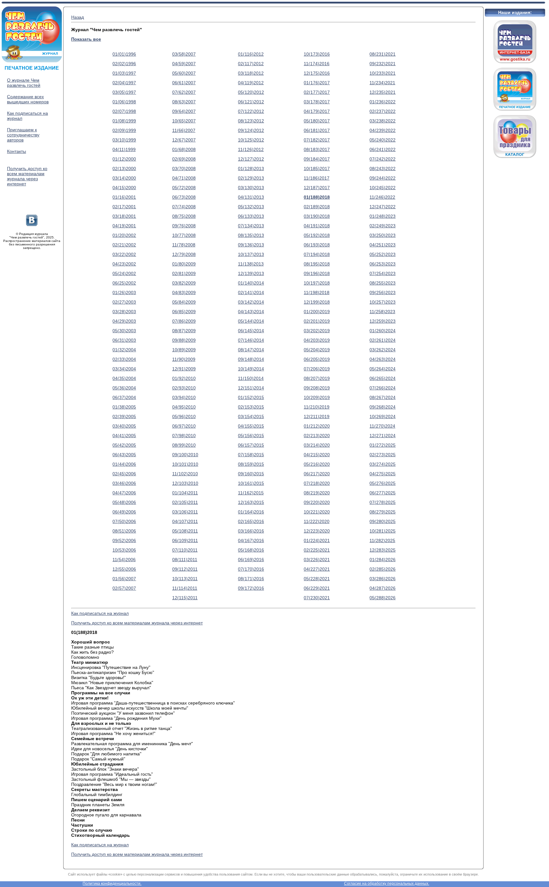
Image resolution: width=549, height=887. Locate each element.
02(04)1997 (124, 82)
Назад (77, 17)
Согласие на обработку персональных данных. (386, 883)
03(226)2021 (317, 559)
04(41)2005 (124, 435)
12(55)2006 (124, 569)
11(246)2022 (382, 197)
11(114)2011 (184, 588)
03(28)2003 (124, 311)
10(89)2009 (184, 349)
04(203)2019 (317, 340)
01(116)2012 (251, 54)
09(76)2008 (184, 225)
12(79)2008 (184, 254)
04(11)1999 (124, 149)
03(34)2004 (124, 368)
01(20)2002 (124, 235)
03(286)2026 (382, 578)
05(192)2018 (317, 235)
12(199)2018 (317, 302)
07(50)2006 (124, 521)
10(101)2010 (185, 464)
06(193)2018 (317, 244)
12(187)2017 (317, 187)
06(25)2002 (124, 282)
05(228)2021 (317, 578)
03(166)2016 (251, 530)
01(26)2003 (124, 292)
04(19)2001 (124, 225)
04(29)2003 (124, 321)
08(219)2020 (317, 492)
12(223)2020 (317, 530)
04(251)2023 (382, 244)
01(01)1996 (124, 54)
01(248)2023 (382, 216)
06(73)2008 (184, 197)
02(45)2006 (124, 473)
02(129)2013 (251, 178)
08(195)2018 (317, 263)
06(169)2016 (251, 559)
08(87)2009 (184, 330)
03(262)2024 (382, 349)
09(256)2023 (382, 292)
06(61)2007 (184, 82)
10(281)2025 (382, 530)
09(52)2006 (124, 540)
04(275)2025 (382, 473)
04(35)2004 (124, 378)
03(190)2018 (317, 216)
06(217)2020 (317, 473)
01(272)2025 (382, 445)
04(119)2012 (251, 82)
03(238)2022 (382, 120)
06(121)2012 (251, 101)
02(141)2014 (251, 292)
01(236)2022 (382, 101)
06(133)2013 (251, 216)
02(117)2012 (251, 63)
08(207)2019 (317, 378)
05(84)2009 (184, 302)
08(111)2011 (184, 559)
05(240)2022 (382, 139)
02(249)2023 (382, 225)
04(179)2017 (317, 111)
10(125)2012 (251, 139)
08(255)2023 (382, 282)
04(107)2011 (185, 521)
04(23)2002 (124, 263)
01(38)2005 (124, 406)
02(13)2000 (124, 168)
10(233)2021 (382, 73)
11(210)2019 (316, 406)
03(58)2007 (184, 54)
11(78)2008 (183, 244)
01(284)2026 (382, 559)
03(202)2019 (317, 330)
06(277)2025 (382, 492)
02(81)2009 (184, 273)
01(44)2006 (124, 464)
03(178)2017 (317, 101)
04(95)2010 (184, 406)
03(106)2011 (185, 511)
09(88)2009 (184, 340)
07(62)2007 (184, 92)
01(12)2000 (124, 159)
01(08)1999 (124, 120)
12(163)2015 (251, 502)
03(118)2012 (251, 73)
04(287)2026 (382, 588)
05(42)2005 (124, 445)
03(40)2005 (124, 426)
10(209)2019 (317, 397)
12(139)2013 (251, 273)
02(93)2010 (184, 387)
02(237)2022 (382, 111)
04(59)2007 (184, 63)
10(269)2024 (382, 416)
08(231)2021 (382, 54)
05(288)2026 (382, 597)
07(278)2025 (382, 502)
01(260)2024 (382, 330)
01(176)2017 (317, 82)
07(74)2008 (184, 206)
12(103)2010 (185, 483)
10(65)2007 (184, 120)
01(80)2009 (184, 263)
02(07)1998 (124, 111)
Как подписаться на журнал (100, 613)
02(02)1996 (124, 63)
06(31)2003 (124, 340)
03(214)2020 (317, 445)
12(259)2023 (382, 321)
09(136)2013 (251, 244)
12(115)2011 (185, 597)
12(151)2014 (251, 387)
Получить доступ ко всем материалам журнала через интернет (27, 176)
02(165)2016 (251, 521)
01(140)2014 (251, 282)
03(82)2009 (184, 282)
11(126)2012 (251, 149)
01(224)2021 (317, 540)
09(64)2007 (184, 111)
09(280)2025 (382, 521)
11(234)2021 (382, 82)
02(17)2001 (124, 206)
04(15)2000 (124, 187)
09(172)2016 (251, 588)
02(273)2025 (382, 454)
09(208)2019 (317, 387)
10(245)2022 (382, 187)
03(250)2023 (382, 235)
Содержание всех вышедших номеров (28, 99)
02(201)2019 (317, 321)
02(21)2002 (124, 244)
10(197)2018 (317, 282)
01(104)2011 (185, 492)
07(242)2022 (382, 159)
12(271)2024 (382, 435)
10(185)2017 (317, 168)
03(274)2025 (382, 464)
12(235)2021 (382, 92)
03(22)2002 (124, 254)
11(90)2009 (183, 359)
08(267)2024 (382, 397)
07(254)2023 (382, 273)
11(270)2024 (382, 426)
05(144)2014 (251, 321)
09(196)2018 (317, 273)
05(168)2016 (251, 550)
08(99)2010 (184, 445)
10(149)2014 (251, 368)
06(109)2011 (185, 540)
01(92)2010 (184, 378)
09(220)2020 (317, 502)
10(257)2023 (382, 302)
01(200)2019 (317, 311)
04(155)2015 (251, 426)
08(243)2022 (382, 168)
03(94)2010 (184, 397)
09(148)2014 (251, 359)
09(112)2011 (185, 569)
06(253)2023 (382, 263)
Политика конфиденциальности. (112, 883)
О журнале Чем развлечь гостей (23, 83)
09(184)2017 (317, 159)
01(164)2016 (251, 511)
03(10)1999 (124, 139)
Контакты (16, 151)
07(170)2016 (251, 569)
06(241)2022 (382, 149)
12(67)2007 (184, 139)
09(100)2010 (185, 454)
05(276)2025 (382, 483)
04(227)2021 (317, 569)
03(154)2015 (251, 416)
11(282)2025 (382, 540)
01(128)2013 (251, 168)
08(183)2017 (317, 149)
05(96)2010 (184, 416)
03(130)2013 (251, 187)
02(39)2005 (124, 416)
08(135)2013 (251, 235)
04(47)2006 (124, 492)
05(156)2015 (251, 435)
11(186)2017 (316, 178)
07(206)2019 (317, 368)
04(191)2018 (317, 225)
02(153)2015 (251, 406)
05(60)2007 (184, 73)
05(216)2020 (317, 464)
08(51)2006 (124, 530)
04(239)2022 (382, 130)
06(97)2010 (184, 426)
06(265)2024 (382, 378)
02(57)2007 (124, 588)
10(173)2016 (317, 54)
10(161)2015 (251, 483)
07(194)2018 (317, 254)
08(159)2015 (251, 464)
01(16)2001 (124, 197)
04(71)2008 (184, 178)
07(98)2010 (184, 435)
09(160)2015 (251, 473)
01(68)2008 (184, 149)
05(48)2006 (124, 502)
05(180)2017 (317, 120)
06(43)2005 (124, 454)
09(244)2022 (382, 178)
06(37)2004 (124, 397)
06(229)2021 (317, 588)
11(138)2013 (251, 263)
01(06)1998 (124, 101)
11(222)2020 (316, 521)
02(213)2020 (317, 435)
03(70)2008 (184, 168)
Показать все (86, 39)
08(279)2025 (382, 511)
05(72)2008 (184, 187)
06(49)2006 (124, 511)
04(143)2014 (251, 311)
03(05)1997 (124, 92)
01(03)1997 (124, 73)
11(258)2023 (382, 311)
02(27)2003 (124, 302)
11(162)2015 (251, 492)
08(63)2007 (184, 101)
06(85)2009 (184, 311)
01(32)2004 (124, 349)
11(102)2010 (185, 473)
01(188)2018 (317, 197)
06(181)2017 (317, 130)
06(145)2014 (251, 330)
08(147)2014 (251, 349)
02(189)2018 (317, 206)
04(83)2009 (184, 292)
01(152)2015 (251, 397)
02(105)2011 (185, 502)
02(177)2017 (317, 92)
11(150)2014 (251, 378)
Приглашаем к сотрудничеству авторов (23, 134)
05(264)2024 (382, 368)
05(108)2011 (185, 530)
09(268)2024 (382, 406)
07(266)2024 (382, 387)
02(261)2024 (382, 340)
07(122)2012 (251, 111)
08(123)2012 (251, 120)
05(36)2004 (124, 387)
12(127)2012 (251, 159)
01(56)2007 (124, 578)
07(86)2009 (184, 321)
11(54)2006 (124, 559)
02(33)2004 (124, 359)
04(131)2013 (251, 197)
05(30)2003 (124, 330)
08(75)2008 (184, 216)
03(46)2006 (124, 483)
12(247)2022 (382, 206)
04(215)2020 (317, 454)
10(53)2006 (124, 550)
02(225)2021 (317, 550)
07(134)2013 (251, 225)
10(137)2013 (251, 254)
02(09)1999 (124, 130)
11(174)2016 (316, 63)
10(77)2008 (184, 235)
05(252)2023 (382, 254)
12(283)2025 (382, 550)
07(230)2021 (317, 597)
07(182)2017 (317, 139)
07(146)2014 (251, 340)
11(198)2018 (316, 292)
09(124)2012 (251, 130)
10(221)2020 (317, 511)
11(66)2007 (183, 130)
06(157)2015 (251, 445)
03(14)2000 (124, 178)
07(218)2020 (317, 483)
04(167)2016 (251, 540)
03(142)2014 (251, 302)
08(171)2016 (251, 578)
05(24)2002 (124, 273)
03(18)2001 (124, 216)
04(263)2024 (382, 359)
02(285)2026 (382, 569)
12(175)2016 (317, 73)
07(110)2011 (185, 550)
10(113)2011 (185, 578)
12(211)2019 (316, 416)
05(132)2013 (251, 206)
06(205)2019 (317, 359)
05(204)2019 (317, 349)
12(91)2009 (184, 368)
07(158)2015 (251, 454)
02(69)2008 (184, 159)
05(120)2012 (251, 92)
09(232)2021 (382, 63)
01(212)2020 (317, 426)
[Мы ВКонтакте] (31, 224)
